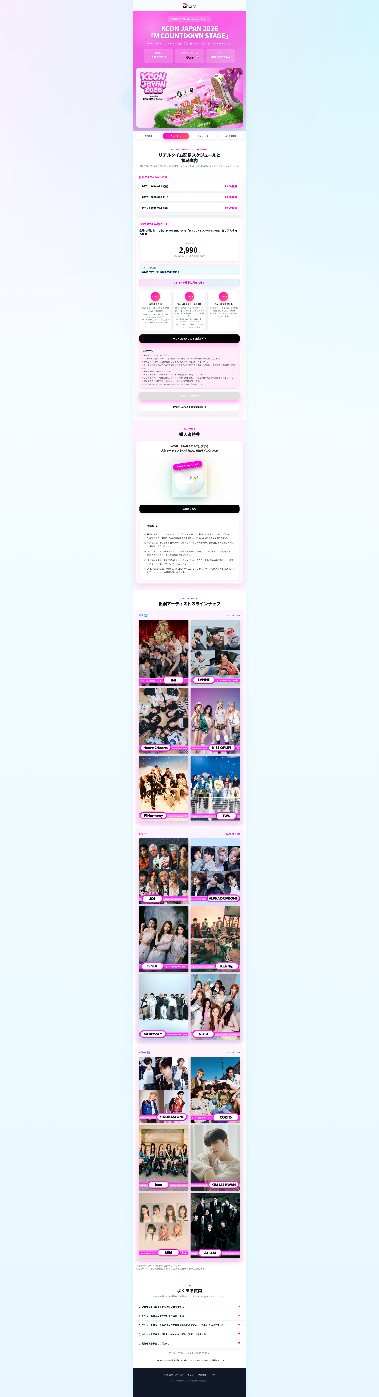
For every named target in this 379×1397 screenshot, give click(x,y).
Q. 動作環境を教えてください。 (189, 1343)
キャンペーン (176, 136)
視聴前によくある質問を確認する (189, 406)
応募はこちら (189, 508)
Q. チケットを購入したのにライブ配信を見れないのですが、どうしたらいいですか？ (189, 1325)
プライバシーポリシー (185, 1374)
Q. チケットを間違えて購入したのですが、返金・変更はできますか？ (189, 1334)
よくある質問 (230, 136)
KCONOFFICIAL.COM (199, 1360)
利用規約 (168, 1374)
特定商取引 (203, 1374)
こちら (188, 1352)
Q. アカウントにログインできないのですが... (189, 1306)
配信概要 (148, 136)
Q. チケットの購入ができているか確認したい (189, 1316)
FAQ (213, 1374)
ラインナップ (203, 136)
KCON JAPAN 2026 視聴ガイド (189, 338)
